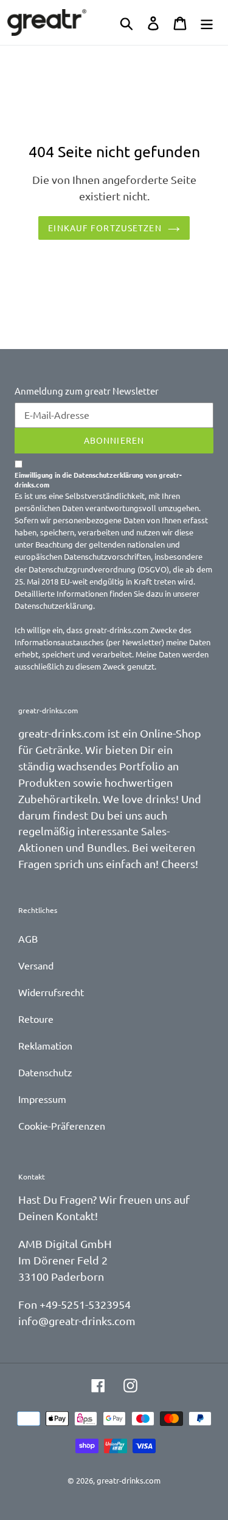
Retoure (36, 1019)
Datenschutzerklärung (54, 605)
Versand (36, 965)
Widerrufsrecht (51, 992)
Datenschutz (45, 1072)
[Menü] (206, 22)
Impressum (42, 1099)
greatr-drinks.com (129, 1480)
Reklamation (45, 1045)
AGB (28, 938)
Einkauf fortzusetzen (104, 227)
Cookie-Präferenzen (61, 1125)
